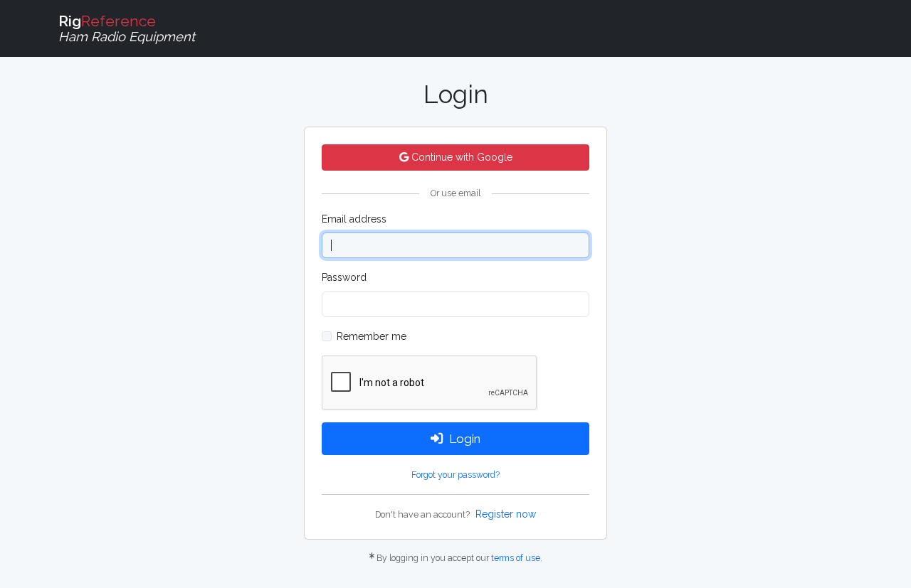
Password (344, 277)
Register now (505, 514)
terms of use (515, 557)
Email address (354, 219)
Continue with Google (460, 157)
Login (464, 439)
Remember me (371, 336)
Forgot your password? (455, 474)
